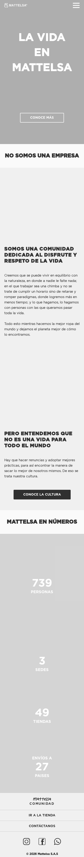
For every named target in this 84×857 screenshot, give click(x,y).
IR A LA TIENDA (42, 815)
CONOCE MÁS (42, 117)
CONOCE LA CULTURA (42, 494)
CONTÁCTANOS (42, 826)
